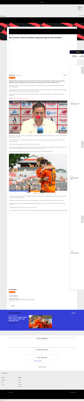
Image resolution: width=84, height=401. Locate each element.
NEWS (49, 12)
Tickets (75, 12)
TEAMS (56, 12)
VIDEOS (52, 12)
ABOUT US (80, 12)
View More (73, 312)
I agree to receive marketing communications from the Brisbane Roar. (21, 303)
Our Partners (20, 386)
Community (62, 12)
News (13, 35)
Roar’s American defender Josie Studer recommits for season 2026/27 (74, 178)
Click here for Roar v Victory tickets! (21, 98)
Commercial (68, 12)
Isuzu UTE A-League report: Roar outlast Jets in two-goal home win (18, 318)
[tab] (74, 56)
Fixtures (3, 384)
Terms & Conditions (72, 392)
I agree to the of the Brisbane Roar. (18, 302)
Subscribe (19, 382)
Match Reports (12, 77)
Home (10, 35)
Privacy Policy (17, 302)
